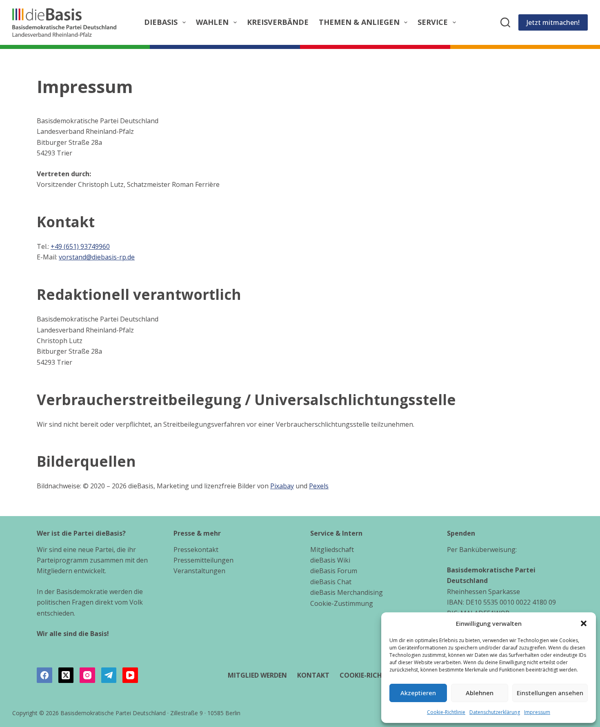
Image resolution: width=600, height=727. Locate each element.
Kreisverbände (278, 22)
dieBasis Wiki (330, 560)
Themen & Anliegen (359, 22)
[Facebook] (44, 675)
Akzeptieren (418, 693)
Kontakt (313, 675)
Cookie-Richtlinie (446, 712)
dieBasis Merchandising (346, 592)
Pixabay (282, 485)
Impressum (537, 712)
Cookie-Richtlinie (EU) (379, 675)
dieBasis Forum (333, 570)
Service (433, 22)
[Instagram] (87, 675)
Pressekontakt (195, 549)
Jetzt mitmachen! (553, 22)
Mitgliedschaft (332, 549)
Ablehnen (479, 693)
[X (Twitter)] (66, 675)
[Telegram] (109, 675)
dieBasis (161, 22)
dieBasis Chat (330, 581)
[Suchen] (505, 22)
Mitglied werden (257, 675)
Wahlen (212, 22)
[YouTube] (130, 675)
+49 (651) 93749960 (80, 246)
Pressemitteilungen (203, 560)
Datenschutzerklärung (494, 712)
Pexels (319, 485)
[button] (584, 623)
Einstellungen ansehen (550, 693)
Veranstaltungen (199, 570)
